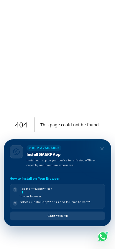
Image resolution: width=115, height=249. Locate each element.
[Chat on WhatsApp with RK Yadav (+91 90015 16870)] (102, 236)
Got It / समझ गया (57, 215)
